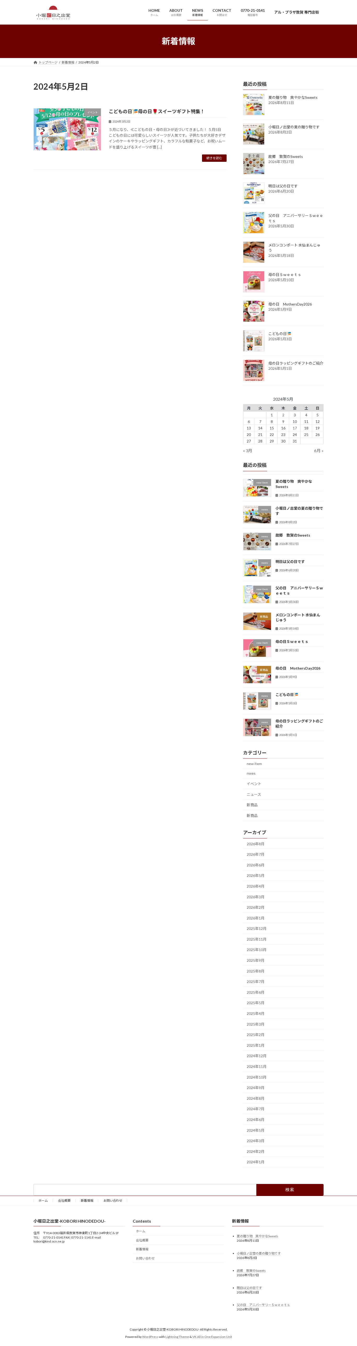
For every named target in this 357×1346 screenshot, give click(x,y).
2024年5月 (255, 1130)
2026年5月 (255, 875)
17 (295, 427)
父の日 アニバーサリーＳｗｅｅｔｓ (263, 1305)
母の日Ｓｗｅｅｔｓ (284, 274)
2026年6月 (255, 864)
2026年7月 (255, 854)
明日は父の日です (283, 186)
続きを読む (214, 158)
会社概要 (64, 1201)
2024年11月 (257, 1066)
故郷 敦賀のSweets (285, 156)
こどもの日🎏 (279, 333)
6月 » (319, 450)
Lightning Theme (177, 1337)
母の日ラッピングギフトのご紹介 (295, 363)
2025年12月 (257, 928)
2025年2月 (255, 1034)
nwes (251, 773)
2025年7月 (255, 981)
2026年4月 (255, 886)
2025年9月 (255, 960)
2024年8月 (255, 1098)
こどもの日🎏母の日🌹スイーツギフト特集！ (157, 111)
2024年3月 (255, 1140)
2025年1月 (255, 1045)
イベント (254, 783)
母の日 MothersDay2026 (290, 304)
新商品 (252, 805)
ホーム (43, 1201)
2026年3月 (255, 896)
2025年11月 (257, 939)
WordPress (150, 1337)
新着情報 (87, 1201)
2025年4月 (255, 1013)
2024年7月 (255, 1109)
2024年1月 (255, 1162)
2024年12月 (257, 1056)
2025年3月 (255, 1024)
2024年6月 (255, 1119)
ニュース (254, 794)
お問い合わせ (112, 1201)
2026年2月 (255, 907)
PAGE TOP (343, 1301)
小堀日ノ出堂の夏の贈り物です (294, 127)
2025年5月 (255, 1002)
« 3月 (247, 450)
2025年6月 (255, 992)
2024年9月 (255, 1087)
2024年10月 (257, 1077)
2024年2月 (255, 1151)
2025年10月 (257, 949)
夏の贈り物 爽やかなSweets (293, 97)
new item (254, 763)
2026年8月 (255, 843)
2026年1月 (255, 918)
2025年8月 (255, 971)
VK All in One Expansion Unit (212, 1337)
